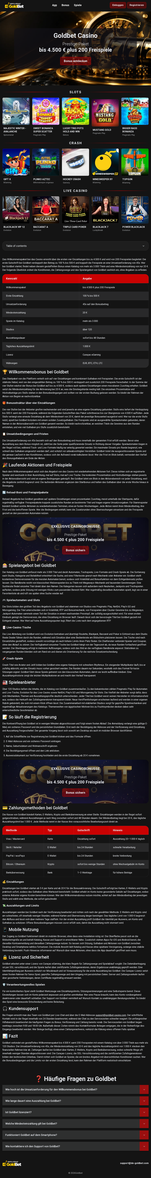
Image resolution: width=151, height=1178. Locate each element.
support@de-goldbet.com (134, 1163)
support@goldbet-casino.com (111, 1015)
